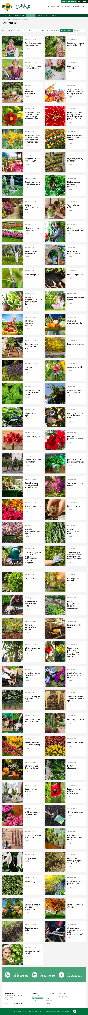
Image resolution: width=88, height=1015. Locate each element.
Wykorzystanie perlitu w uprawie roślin (32, 604)
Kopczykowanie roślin (31, 929)
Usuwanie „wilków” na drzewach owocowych (33, 907)
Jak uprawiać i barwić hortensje (74, 252)
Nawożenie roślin (42, 30)
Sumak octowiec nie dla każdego (75, 906)
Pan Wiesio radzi (79, 30)
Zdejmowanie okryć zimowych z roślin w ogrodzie (75, 698)
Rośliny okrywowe (32, 882)
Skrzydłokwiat (31, 858)
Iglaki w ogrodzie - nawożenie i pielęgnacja (75, 184)
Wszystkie (18, 30)
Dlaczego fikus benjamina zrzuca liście (74, 837)
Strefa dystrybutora (66, 6)
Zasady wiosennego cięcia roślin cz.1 (33, 44)
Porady (31, 16)
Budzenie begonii (74, 506)
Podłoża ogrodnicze (75, 274)
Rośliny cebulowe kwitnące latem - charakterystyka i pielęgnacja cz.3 (32, 138)
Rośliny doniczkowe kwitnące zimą (33, 813)
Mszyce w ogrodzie (32, 274)
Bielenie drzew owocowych (31, 252)
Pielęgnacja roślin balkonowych (32, 160)
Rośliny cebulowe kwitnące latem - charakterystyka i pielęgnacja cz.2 (74, 115)
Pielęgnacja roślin (66, 30)
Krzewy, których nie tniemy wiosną (33, 507)
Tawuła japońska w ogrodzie (75, 484)
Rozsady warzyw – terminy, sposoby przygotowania (32, 485)
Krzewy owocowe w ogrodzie (75, 299)
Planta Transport (82, 1)
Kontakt (54, 16)
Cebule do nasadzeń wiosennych (30, 91)
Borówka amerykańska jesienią (30, 627)
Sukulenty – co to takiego (32, 790)
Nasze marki (20, 16)
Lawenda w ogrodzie (29, 368)
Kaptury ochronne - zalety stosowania (33, 183)
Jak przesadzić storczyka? (73, 67)
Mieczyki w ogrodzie (75, 367)
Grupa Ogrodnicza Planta (69, 1)
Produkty (8, 16)
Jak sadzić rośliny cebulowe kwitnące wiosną (75, 137)
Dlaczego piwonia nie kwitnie (74, 579)
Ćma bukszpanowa (33, 578)
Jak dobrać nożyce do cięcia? (32, 649)
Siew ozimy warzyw (75, 812)
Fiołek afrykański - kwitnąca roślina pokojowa (75, 675)
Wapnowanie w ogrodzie (31, 414)
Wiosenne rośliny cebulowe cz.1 (32, 229)
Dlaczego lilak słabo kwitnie (33, 952)
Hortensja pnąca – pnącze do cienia (32, 697)
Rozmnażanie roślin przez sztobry (33, 836)
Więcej (27, 48)
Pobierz (58, 6)
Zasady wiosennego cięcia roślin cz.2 (75, 44)
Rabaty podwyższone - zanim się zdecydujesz (73, 605)
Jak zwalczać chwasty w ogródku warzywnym (75, 860)
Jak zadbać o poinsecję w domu (75, 438)
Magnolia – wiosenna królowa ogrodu (32, 531)
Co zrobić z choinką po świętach (33, 461)
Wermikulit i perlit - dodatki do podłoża (33, 720)
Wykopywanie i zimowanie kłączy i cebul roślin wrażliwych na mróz (75, 931)
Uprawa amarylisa (32, 437)
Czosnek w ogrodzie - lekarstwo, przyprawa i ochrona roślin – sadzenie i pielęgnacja (33, 557)
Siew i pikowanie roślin (74, 206)
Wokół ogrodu (54, 30)
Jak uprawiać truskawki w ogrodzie (30, 323)
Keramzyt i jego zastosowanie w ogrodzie (31, 346)
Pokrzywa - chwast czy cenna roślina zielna (32, 392)
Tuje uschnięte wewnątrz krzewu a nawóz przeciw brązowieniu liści (75, 555)
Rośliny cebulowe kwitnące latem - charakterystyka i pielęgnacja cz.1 (32, 115)
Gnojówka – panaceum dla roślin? (73, 531)
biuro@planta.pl (74, 976)
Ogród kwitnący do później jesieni (75, 883)
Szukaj (82, 6)
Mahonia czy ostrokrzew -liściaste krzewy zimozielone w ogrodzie (74, 652)
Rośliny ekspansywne (73, 767)
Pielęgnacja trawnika (29, 30)
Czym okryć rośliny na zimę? (75, 160)
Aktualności (76, 6)
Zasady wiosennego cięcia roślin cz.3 (33, 67)
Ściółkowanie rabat (75, 743)
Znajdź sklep (42, 16)
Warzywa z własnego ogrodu (74, 322)
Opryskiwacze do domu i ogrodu (74, 391)
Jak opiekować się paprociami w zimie (75, 461)
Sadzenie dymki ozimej (74, 626)
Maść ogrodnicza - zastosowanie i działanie (75, 415)
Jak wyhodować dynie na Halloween (33, 767)
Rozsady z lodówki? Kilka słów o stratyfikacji (33, 675)
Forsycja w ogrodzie (75, 344)
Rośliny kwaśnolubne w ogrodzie (31, 207)
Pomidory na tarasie (75, 719)
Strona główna (51, 6)
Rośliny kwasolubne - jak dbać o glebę (33, 744)
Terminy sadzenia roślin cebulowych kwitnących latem (75, 91)
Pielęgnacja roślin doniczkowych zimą (75, 229)
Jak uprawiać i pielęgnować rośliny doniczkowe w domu (33, 301)
